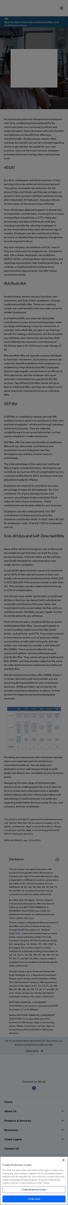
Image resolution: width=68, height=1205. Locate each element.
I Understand (34, 1199)
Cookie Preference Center (34, 1189)
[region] (34, 1180)
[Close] (63, 1160)
